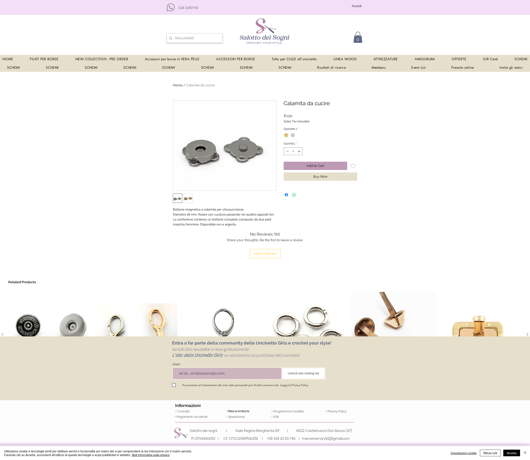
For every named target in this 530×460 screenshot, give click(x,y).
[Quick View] (51, 334)
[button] (358, 37)
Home (177, 85)
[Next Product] (527, 334)
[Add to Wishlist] (353, 166)
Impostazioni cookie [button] (464, 453)
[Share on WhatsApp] (294, 194)
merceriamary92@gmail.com (326, 438)
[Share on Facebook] (286, 194)
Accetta (512, 453)
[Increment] (299, 151)
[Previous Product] (2, 334)
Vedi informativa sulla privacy (151, 455)
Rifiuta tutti (490, 453)
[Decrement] (286, 151)
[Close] (525, 453)
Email (176, 364)
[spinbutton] (293, 151)
